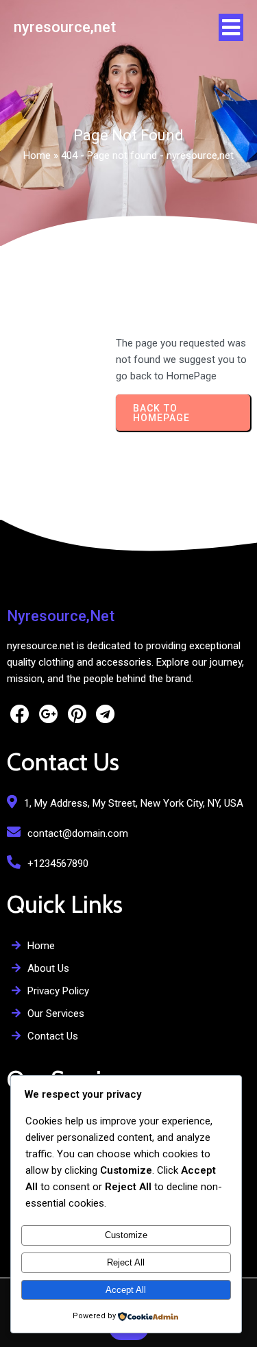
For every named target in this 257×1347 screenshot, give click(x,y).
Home (37, 155)
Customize (126, 1235)
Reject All (126, 1262)
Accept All (126, 1290)
